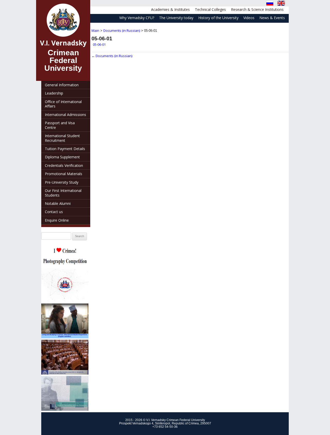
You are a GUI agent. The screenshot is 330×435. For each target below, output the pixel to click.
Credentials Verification (64, 165)
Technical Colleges (210, 9)
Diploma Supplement (62, 156)
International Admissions (65, 114)
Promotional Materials (63, 173)
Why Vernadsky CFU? (136, 17)
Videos (248, 17)
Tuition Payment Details (65, 148)
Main (95, 30)
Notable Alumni (58, 203)
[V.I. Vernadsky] (63, 20)
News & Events (272, 17)
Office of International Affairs (63, 103)
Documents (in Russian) (121, 30)
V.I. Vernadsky (63, 43)
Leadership (54, 93)
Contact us (54, 211)
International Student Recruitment (62, 138)
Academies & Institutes (170, 9)
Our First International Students (63, 192)
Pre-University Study (61, 182)
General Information (62, 84)
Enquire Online (57, 220)
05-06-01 (99, 44)
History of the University (218, 17)
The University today (176, 17)
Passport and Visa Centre (60, 125)
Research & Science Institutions (257, 9)
